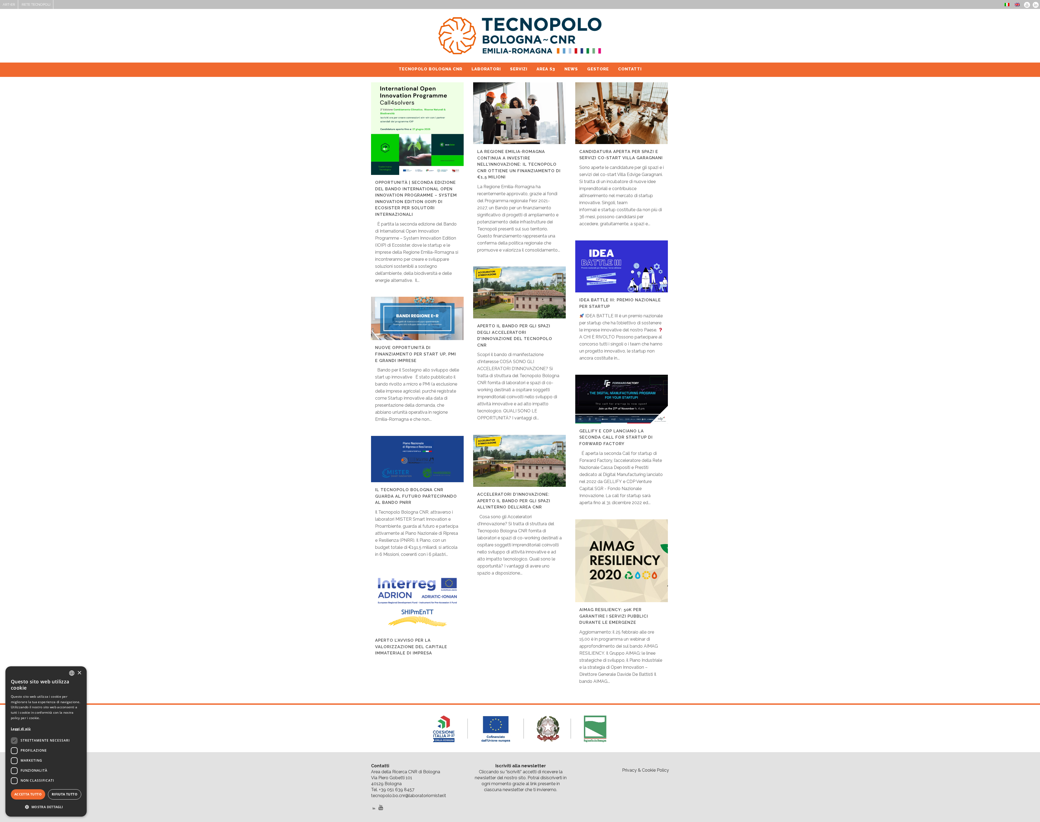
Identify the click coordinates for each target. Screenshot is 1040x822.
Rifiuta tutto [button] (64, 794)
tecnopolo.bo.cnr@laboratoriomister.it (408, 795)
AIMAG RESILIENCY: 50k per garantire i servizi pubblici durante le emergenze (613, 616)
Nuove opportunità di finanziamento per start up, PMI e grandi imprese (415, 354)
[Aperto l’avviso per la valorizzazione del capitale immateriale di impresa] (417, 602)
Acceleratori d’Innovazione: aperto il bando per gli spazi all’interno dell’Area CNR (513, 501)
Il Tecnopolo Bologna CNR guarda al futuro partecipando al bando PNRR (416, 496)
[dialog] (46, 741)
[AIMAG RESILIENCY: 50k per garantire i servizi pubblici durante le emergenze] (621, 560)
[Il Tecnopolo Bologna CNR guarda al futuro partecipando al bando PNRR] (417, 459)
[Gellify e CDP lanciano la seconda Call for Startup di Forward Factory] (621, 399)
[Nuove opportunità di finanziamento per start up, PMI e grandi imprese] (417, 318)
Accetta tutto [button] (28, 794)
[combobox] (71, 673)
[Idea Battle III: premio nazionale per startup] (621, 266)
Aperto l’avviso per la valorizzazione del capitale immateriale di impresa (411, 646)
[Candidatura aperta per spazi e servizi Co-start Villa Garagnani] (621, 113)
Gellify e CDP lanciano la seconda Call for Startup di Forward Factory (616, 437)
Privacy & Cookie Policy (645, 770)
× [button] (79, 673)
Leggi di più (21, 728)
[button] (46, 807)
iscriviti (513, 771)
